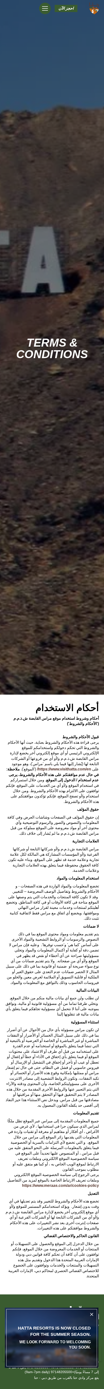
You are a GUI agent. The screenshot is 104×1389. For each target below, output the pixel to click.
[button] (66, 8)
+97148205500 (62, 1372)
